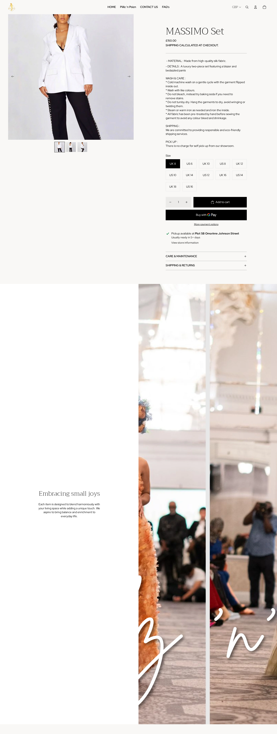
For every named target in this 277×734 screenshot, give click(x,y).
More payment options (206, 224)
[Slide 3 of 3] (82, 147)
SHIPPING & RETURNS (180, 265)
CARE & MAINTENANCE (181, 256)
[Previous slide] (11, 77)
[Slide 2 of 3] (71, 147)
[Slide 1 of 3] (59, 147)
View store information (185, 242)
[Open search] (247, 7)
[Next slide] (130, 77)
